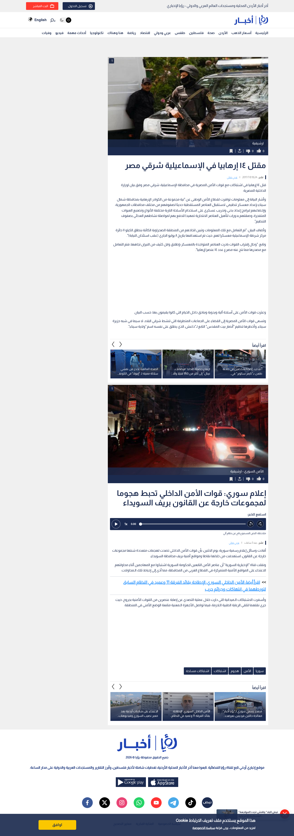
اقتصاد (145, 33)
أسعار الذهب (241, 33)
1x (125, 524)
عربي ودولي (162, 33)
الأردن (222, 33)
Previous (120, 344)
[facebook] (87, 802)
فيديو (59, 33)
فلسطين (196, 33)
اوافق (57, 825)
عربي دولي (232, 177)
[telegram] (173, 802)
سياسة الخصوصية (203, 828)
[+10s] (260, 524)
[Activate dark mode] (65, 20)
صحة (211, 33)
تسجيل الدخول (77, 6)
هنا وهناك (115, 33)
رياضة (131, 33)
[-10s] (250, 524)
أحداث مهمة (76, 33)
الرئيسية (261, 33)
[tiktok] (190, 802)
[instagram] (121, 802)
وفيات (46, 33)
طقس (180, 33)
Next (113, 344)
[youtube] (156, 802)
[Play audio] (116, 524)
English (40, 20)
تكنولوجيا (97, 33)
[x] (104, 802)
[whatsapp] (139, 802)
